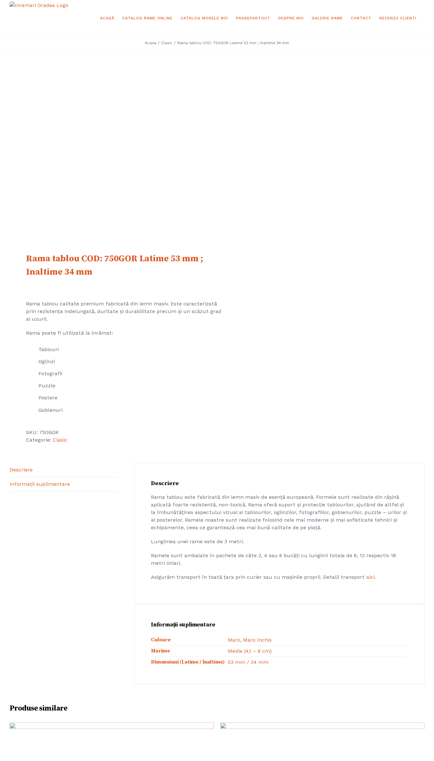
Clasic (60, 440)
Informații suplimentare (40, 484)
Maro (234, 640)
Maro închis (257, 640)
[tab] (64, 470)
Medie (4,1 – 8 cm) (250, 651)
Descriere (21, 470)
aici (370, 577)
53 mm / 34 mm (248, 662)
